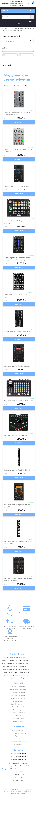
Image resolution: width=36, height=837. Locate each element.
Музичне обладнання (27, 28)
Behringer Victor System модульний (16, 186)
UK (30, 22)
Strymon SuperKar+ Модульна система (17, 331)
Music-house (5, 28)
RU (32, 22)
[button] (28, 3)
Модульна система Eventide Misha (16, 435)
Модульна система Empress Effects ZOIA (18, 401)
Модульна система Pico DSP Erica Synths (18, 470)
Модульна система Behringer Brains (16, 366)
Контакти (18, 750)
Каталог (14, 28)
